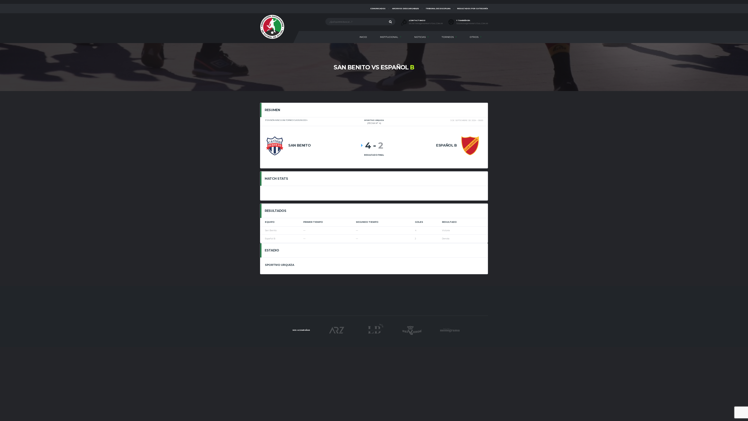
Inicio (363, 36)
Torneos (448, 36)
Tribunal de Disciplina (438, 8)
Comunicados (377, 8)
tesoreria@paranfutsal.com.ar (472, 24)
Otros (474, 36)
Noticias (420, 36)
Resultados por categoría (472, 8)
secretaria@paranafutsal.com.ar (426, 24)
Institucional (389, 36)
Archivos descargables (405, 8)
